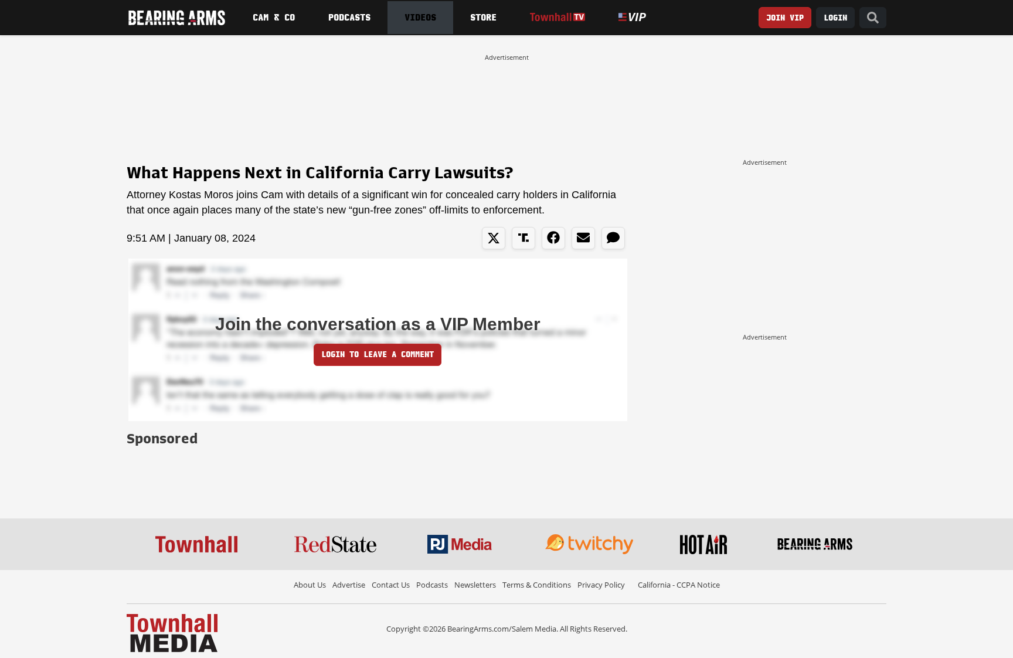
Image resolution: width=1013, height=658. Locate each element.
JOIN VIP (785, 18)
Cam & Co (274, 17)
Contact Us (391, 584)
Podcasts (349, 17)
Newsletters (475, 584)
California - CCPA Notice (679, 584)
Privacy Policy (601, 584)
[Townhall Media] (172, 632)
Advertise (348, 584)
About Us (310, 584)
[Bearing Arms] (176, 17)
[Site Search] (872, 18)
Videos (420, 17)
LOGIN (835, 18)
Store (483, 17)
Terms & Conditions (536, 584)
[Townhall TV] (557, 17)
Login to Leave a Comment (377, 354)
